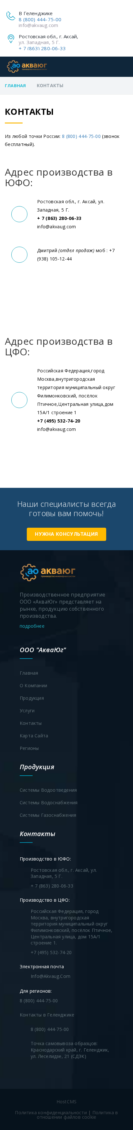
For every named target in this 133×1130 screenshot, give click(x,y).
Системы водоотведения (48, 790)
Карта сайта (34, 736)
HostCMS (66, 1101)
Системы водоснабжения (48, 802)
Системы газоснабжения (48, 815)
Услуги (27, 710)
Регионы (29, 748)
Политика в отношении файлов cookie (77, 1114)
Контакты (31, 723)
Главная (15, 85)
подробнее (33, 626)
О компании (33, 685)
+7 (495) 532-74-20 (51, 952)
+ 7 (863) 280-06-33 (42, 48)
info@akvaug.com (38, 25)
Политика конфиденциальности (51, 1112)
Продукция (32, 698)
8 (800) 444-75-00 (40, 19)
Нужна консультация (66, 534)
